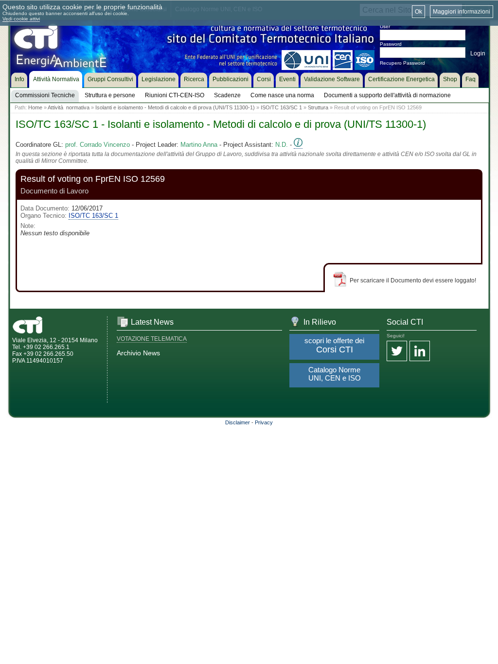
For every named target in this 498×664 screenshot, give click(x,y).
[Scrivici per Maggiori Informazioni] (298, 145)
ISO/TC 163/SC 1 (281, 107)
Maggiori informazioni (461, 11)
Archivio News (138, 353)
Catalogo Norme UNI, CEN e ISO (334, 374)
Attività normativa (68, 107)
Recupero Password (402, 63)
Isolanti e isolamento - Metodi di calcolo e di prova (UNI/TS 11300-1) (175, 107)
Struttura (318, 107)
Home (35, 107)
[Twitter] (397, 352)
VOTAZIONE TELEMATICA (152, 338)
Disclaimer (237, 422)
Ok (418, 11)
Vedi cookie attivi (21, 18)
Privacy (264, 422)
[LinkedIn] (419, 352)
